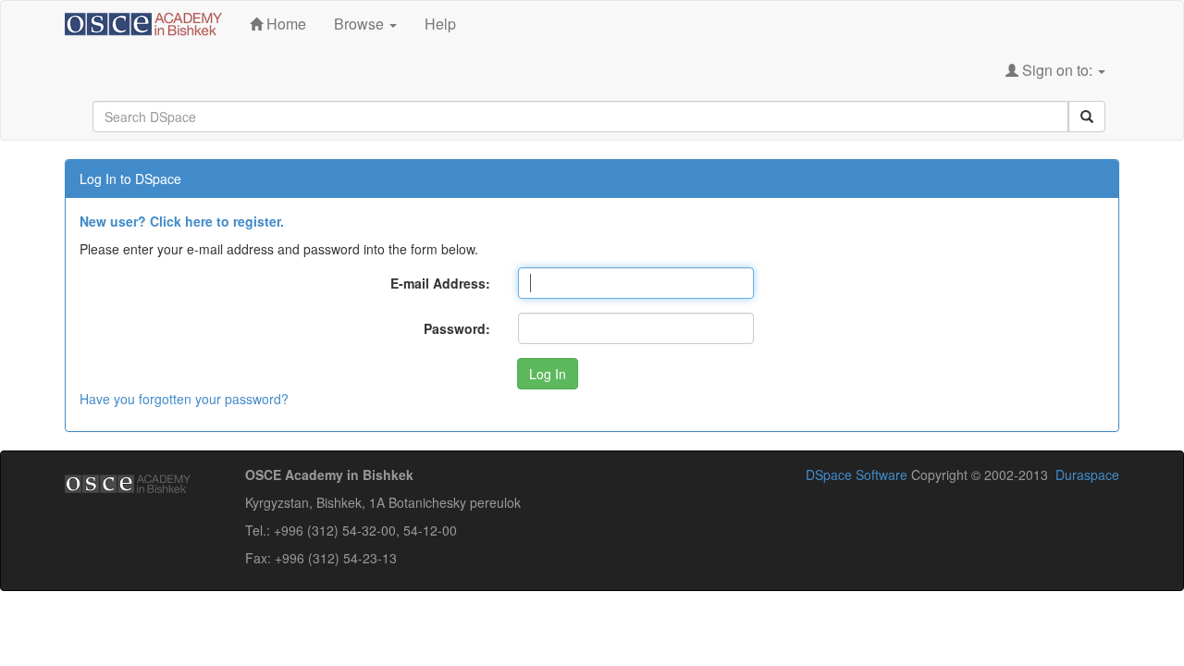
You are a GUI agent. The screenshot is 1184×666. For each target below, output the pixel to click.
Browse (361, 23)
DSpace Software (856, 474)
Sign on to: (1057, 69)
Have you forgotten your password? (184, 398)
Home (284, 23)
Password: (457, 328)
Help (440, 23)
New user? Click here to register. (182, 221)
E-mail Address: (440, 283)
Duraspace (1087, 474)
